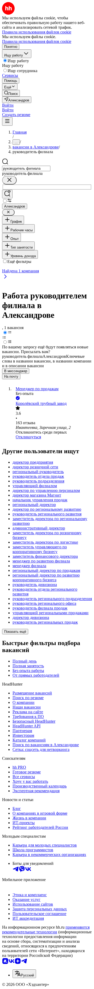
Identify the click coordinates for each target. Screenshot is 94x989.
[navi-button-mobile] (7, 121)
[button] (8, 105)
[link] (11, 93)
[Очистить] (9, 180)
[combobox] (26, 168)
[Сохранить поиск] (7, 194)
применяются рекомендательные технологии (46, 929)
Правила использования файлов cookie (36, 41)
